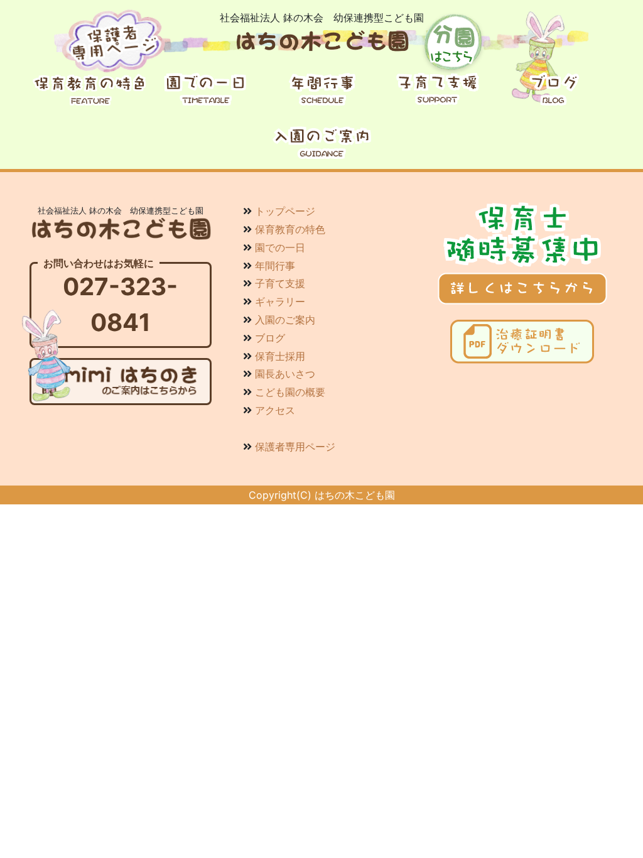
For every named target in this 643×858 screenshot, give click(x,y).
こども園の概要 (290, 392)
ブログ (270, 338)
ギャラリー (280, 301)
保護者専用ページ (295, 446)
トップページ (285, 211)
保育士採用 (280, 356)
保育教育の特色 (290, 229)
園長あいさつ (285, 373)
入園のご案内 (285, 319)
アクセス (275, 410)
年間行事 (275, 265)
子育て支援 (280, 283)
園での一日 (280, 247)
